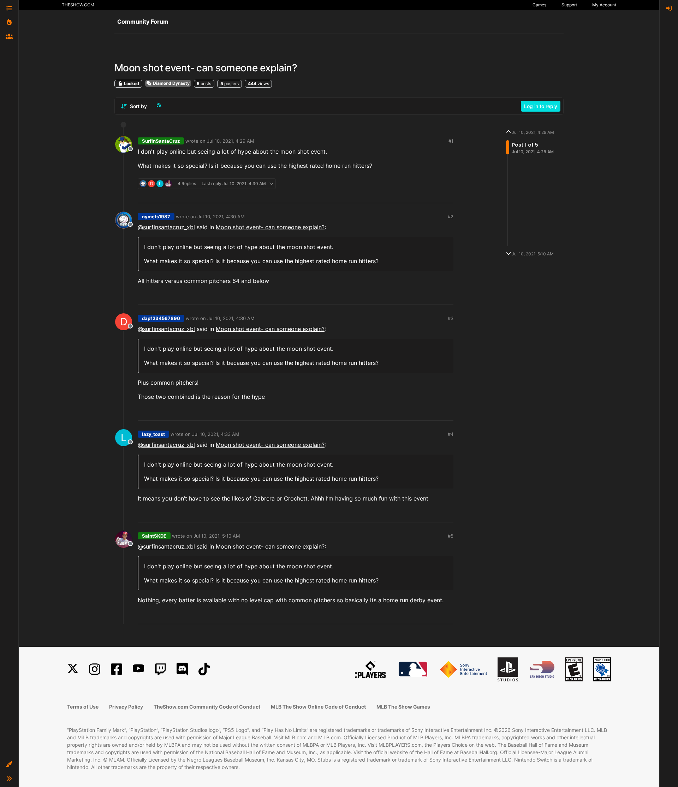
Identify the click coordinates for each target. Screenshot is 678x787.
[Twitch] (160, 669)
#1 (450, 141)
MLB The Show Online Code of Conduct (318, 707)
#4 (450, 434)
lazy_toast (153, 434)
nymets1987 (156, 216)
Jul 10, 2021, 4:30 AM (221, 216)
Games (539, 4)
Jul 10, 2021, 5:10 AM (217, 536)
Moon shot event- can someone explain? (270, 227)
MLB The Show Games (403, 707)
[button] (9, 764)
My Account (604, 4)
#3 (450, 318)
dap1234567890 (161, 318)
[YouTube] (138, 669)
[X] (72, 669)
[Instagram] (94, 669)
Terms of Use (83, 707)
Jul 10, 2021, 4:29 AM (230, 141)
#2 (450, 216)
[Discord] (182, 669)
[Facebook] (116, 669)
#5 (450, 536)
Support (569, 4)
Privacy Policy (126, 707)
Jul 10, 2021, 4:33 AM (215, 434)
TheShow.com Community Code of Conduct (207, 707)
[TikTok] (204, 669)
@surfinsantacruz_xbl (166, 227)
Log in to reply (540, 106)
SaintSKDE (154, 536)
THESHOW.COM (78, 4)
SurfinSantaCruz (161, 141)
